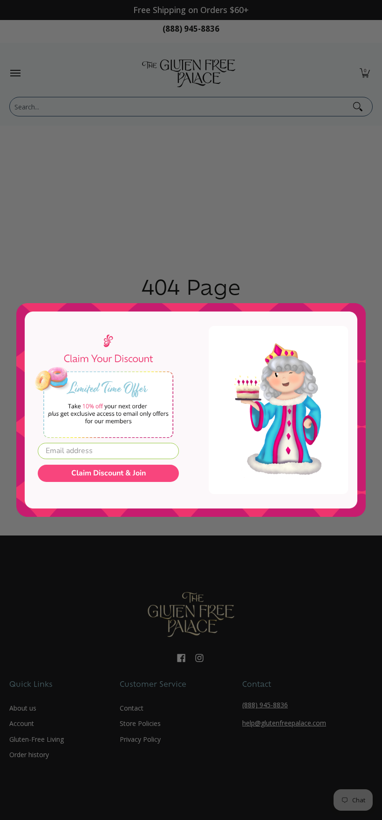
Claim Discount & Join (108, 473)
